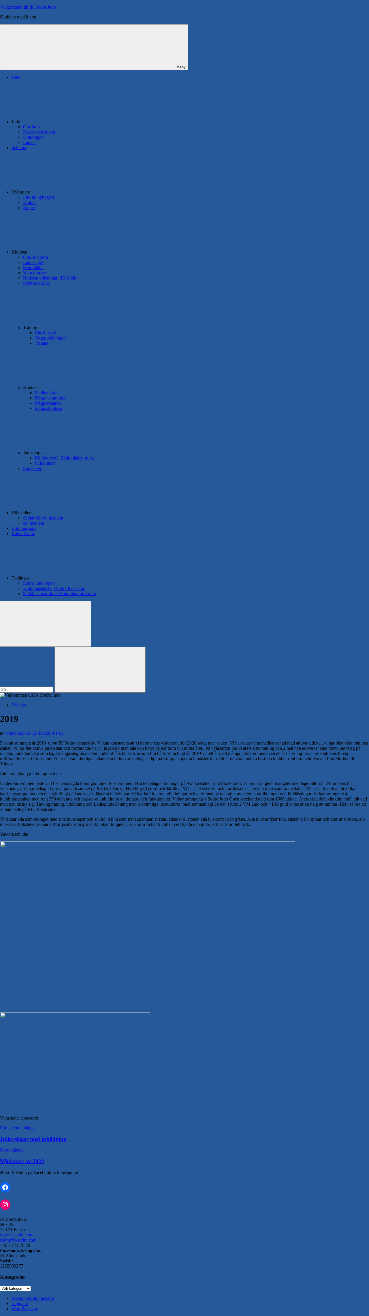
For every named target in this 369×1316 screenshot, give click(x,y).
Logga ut (20, 1303)
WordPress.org (25, 1308)
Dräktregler (33, 137)
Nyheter (19, 704)
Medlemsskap (47, 392)
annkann (13, 733)
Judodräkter (45, 463)
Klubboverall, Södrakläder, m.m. (64, 457)
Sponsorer (32, 468)
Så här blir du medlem (43, 517)
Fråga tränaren (48, 403)
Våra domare (35, 272)
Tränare (41, 343)
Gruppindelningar (51, 337)
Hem (16, 77)
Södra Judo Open (39, 583)
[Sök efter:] (27, 689)
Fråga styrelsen (48, 408)
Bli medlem (33, 523)
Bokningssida (24, 528)
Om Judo (31, 126)
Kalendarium (23, 533)
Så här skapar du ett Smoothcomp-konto (59, 593)
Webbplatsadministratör (33, 1298)
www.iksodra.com (16, 1234)
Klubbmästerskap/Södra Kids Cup (54, 588)
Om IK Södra (35, 257)
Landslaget (33, 262)
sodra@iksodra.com (18, 1240)
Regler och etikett (39, 132)
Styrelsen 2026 (36, 283)
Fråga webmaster (50, 397)
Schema (19, 147)
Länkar (29, 142)
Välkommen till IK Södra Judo (28, 7)
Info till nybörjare (39, 197)
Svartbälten (33, 267)
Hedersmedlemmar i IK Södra (50, 277)
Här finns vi (45, 332)
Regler (29, 207)
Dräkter (30, 202)
